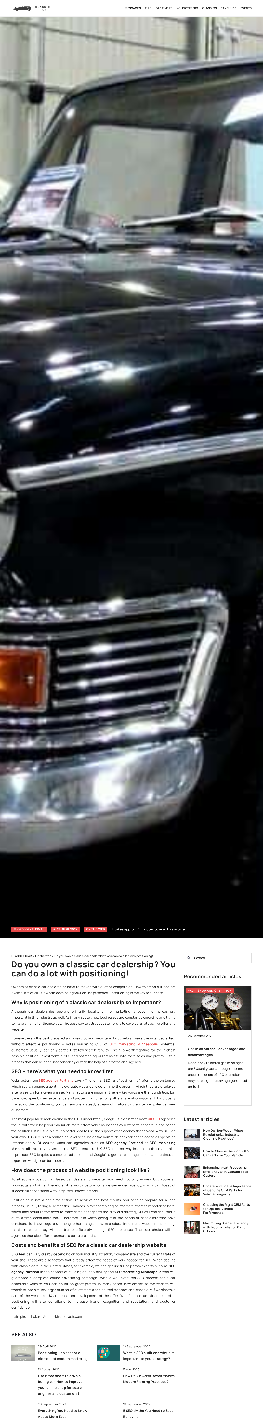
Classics (209, 8)
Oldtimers (164, 8)
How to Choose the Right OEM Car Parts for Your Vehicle (226, 1153)
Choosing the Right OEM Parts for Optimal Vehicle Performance (226, 1209)
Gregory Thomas (30, 929)
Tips (148, 8)
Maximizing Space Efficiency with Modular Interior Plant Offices (225, 1227)
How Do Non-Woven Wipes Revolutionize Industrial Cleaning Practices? (223, 1135)
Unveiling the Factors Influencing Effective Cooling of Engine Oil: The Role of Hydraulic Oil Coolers (217, 1055)
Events (246, 8)
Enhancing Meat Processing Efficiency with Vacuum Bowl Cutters (225, 1172)
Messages (133, 8)
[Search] (189, 958)
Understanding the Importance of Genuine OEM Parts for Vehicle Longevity (227, 1190)
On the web (95, 929)
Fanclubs (228, 8)
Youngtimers (187, 8)
